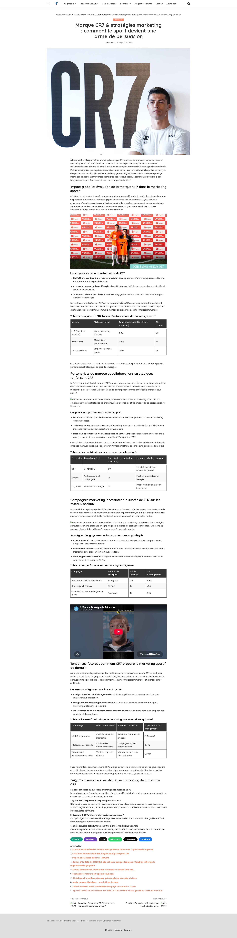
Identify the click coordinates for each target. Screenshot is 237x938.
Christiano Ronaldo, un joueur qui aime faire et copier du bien (104, 878)
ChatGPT (76, 839)
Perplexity (90, 839)
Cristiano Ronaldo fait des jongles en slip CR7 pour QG (100, 853)
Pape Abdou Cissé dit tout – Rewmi (90, 857)
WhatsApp (115, 839)
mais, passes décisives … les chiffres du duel (95, 882)
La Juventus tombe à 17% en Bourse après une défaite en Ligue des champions (112, 849)
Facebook (145, 839)
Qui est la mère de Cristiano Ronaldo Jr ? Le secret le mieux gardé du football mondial (118, 890)
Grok (103, 839)
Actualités (118, 20)
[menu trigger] (50, 3)
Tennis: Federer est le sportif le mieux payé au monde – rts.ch (104, 886)
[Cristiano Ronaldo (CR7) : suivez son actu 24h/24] (56, 3)
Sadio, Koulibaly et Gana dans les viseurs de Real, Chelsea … (103, 869)
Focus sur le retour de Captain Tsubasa (93, 873)
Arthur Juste (110, 43)
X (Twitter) (130, 839)
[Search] (188, 3)
